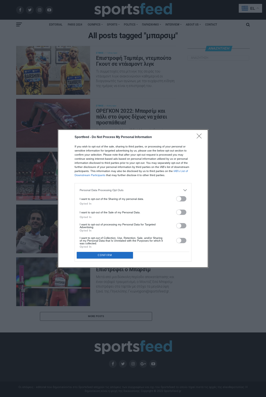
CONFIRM (105, 255)
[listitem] (133, 190)
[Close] (200, 137)
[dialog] (133, 199)
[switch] (181, 198)
